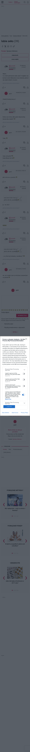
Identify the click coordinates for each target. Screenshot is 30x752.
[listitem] (15, 370)
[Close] (26, 339)
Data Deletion (5, 412)
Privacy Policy (24, 412)
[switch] (23, 374)
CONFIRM (9, 406)
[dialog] (15, 376)
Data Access (15, 412)
